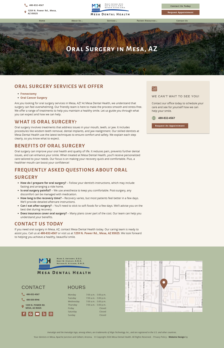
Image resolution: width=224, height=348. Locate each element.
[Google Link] (30, 314)
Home (42, 20)
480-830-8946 (32, 299)
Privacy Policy (160, 337)
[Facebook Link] (24, 314)
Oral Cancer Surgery (33, 97)
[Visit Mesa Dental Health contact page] (163, 286)
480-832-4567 (36, 5)
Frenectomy (28, 94)
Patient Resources (146, 20)
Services (111, 20)
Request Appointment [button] (180, 12)
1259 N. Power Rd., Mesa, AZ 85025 (42, 12)
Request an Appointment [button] (170, 125)
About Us (76, 20)
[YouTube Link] (37, 314)
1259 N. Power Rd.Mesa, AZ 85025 (35, 306)
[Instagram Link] (51, 314)
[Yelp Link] (44, 314)
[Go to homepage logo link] (64, 265)
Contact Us (182, 20)
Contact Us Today (180, 6)
